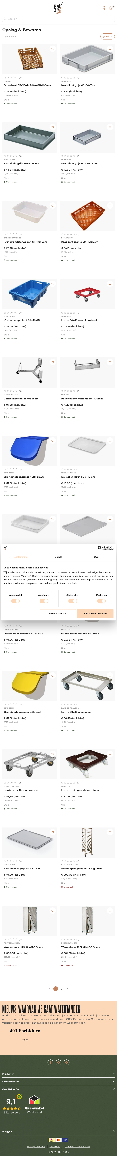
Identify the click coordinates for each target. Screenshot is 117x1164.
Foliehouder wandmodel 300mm (82, 398)
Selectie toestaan (58, 613)
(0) (20, 78)
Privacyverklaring (36, 1146)
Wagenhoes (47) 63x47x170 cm (80, 947)
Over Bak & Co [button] (10, 1089)
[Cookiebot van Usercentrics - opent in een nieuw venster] (100, 548)
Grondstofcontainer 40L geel (22, 712)
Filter (109, 36)
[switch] (44, 601)
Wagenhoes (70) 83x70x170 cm (23, 947)
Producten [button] (8, 1073)
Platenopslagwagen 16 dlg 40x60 (82, 868)
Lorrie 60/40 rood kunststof (79, 320)
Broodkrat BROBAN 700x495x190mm (27, 85)
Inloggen (7, 1131)
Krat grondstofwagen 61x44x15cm (25, 241)
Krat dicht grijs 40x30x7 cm (78, 85)
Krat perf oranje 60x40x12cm (79, 241)
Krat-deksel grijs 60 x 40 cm (22, 868)
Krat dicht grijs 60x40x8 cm (21, 163)
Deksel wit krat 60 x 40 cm (78, 476)
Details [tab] (58, 557)
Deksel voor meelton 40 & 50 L (24, 633)
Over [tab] (96, 557)
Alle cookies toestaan (95, 613)
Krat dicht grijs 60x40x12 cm (79, 163)
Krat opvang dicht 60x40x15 (22, 320)
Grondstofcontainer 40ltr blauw (24, 476)
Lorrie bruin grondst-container (81, 790)
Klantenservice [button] (10, 1081)
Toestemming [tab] (20, 557)
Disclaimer (55, 1146)
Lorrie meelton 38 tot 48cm (21, 398)
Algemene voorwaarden (77, 1146)
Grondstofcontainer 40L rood (80, 633)
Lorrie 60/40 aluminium (76, 712)
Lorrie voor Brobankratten (21, 790)
